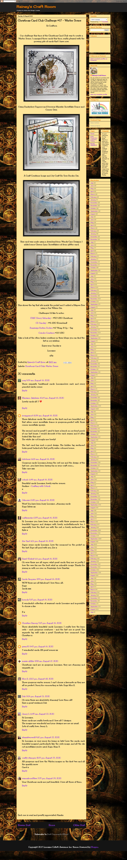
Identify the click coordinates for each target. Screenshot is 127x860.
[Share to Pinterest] (71, 363)
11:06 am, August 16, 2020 (43, 459)
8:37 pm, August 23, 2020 (49, 758)
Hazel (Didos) (28, 558)
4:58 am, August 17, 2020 (46, 661)
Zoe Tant (26, 541)
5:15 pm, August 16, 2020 (40, 599)
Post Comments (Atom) (57, 834)
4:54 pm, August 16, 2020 (48, 579)
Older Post (79, 825)
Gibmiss (26, 500)
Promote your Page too (95, 125)
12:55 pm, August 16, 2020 (45, 517)
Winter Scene (52, 366)
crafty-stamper (29, 758)
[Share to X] (67, 363)
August (92, 214)
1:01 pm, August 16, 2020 (42, 541)
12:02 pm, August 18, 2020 (41, 678)
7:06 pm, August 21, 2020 (38, 696)
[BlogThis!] (66, 363)
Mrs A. (25, 678)
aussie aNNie (28, 661)
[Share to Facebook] (69, 363)
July (91, 183)
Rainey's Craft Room (36, 6)
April (92, 191)
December (93, 202)
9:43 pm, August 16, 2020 (41, 646)
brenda (25, 599)
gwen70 (25, 646)
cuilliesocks (27, 517)
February (93, 197)
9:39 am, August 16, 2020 (38, 380)
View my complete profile (98, 94)
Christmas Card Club (35, 366)
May (91, 188)
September (94, 211)
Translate (105, 21)
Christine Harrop (30, 623)
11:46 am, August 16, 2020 (41, 479)
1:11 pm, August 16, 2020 (46, 558)
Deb (24, 696)
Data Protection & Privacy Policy (93, 139)
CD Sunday (41, 323)
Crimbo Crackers (47, 332)
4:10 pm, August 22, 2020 (48, 737)
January (93, 200)
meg (24, 380)
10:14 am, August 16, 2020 (52, 398)
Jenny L (26, 714)
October (93, 208)
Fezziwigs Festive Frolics (41, 328)
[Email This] (64, 363)
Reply (24, 390)
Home (52, 825)
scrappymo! (27, 415)
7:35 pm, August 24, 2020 (49, 778)
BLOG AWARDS (93, 144)
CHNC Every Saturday (40, 318)
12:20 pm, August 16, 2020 (42, 500)
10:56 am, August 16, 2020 (45, 415)
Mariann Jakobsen (30, 398)
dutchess (26, 459)
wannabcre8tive (29, 778)
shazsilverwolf (29, 737)
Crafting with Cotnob (41, 486)
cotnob (25, 479)
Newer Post (24, 825)
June (92, 185)
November (93, 205)
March (92, 194)
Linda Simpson (29, 579)
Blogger (94, 847)
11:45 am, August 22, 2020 (42, 714)
